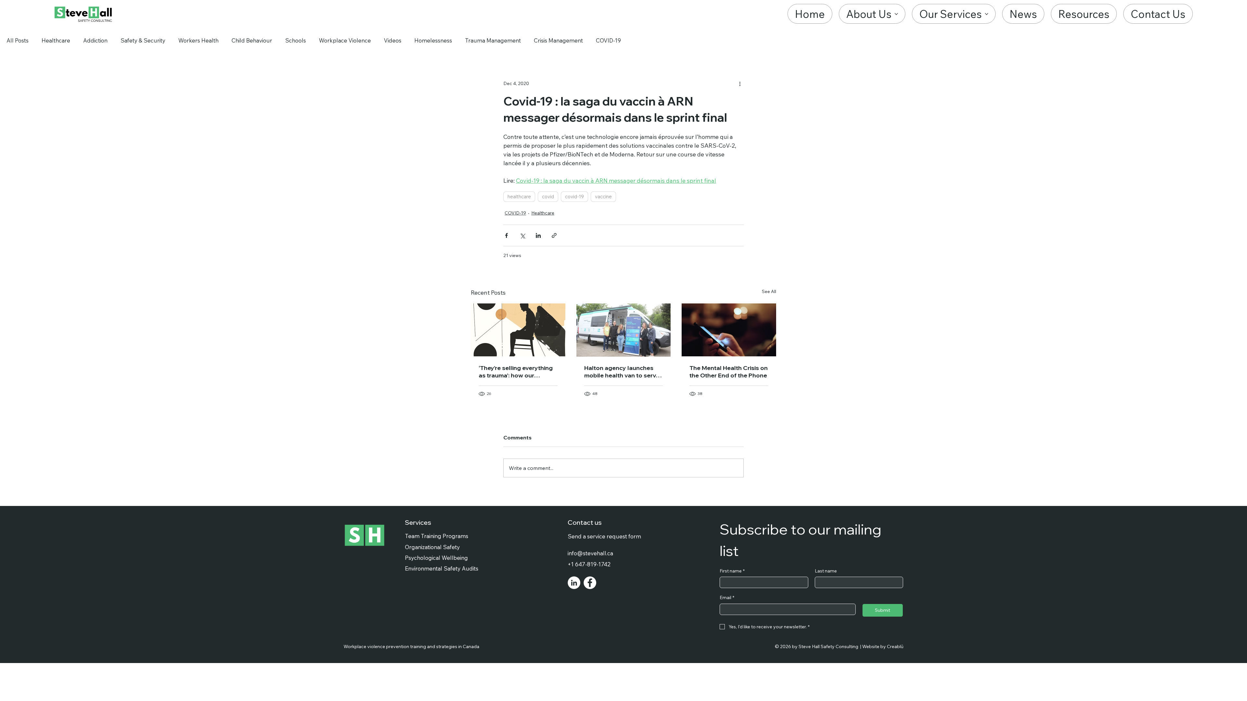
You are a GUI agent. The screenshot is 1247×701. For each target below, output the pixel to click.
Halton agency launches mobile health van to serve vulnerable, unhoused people (622, 371)
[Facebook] (590, 582)
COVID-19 (608, 40)
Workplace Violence (345, 40)
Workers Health (198, 40)
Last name (826, 571)
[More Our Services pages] (986, 14)
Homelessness (433, 40)
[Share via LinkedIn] (538, 235)
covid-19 (574, 196)
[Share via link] (554, 235)
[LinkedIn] (574, 582)
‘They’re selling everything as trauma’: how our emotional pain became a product (516, 371)
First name (732, 571)
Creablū (895, 646)
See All (769, 291)
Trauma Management (493, 40)
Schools (295, 40)
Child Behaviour (252, 40)
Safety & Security (142, 40)
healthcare (519, 196)
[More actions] (740, 83)
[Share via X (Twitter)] (522, 235)
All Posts (17, 40)
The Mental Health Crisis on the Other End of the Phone (728, 371)
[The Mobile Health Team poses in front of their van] (623, 330)
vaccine (603, 196)
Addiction (95, 40)
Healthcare (56, 40)
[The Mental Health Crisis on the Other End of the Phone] (729, 329)
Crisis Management (558, 40)
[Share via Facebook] (506, 235)
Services (418, 522)
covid (548, 196)
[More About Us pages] (896, 14)
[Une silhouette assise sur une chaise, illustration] (518, 329)
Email (727, 597)
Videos (392, 40)
